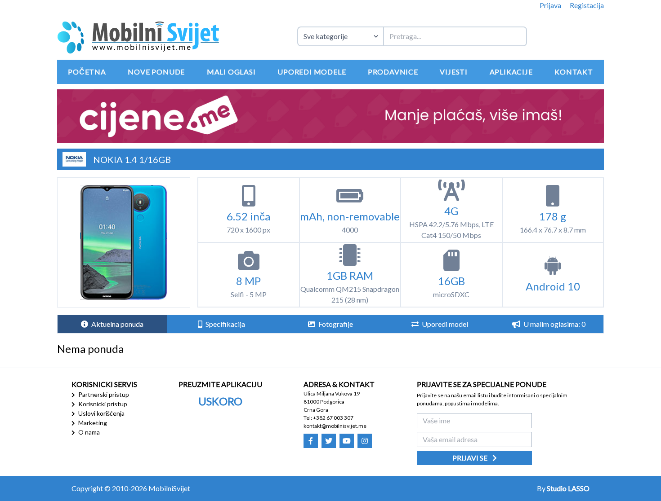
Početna (87, 71)
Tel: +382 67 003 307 (328, 417)
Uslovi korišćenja (101, 413)
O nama (88, 432)
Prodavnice (393, 71)
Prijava (550, 5)
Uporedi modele (311, 71)
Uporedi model (444, 324)
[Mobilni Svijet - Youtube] (346, 441)
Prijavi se (470, 457)
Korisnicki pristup (102, 404)
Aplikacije (511, 71)
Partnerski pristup (103, 394)
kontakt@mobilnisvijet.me (335, 425)
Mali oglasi (231, 71)
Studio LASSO (568, 488)
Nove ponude (156, 71)
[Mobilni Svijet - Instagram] (364, 441)
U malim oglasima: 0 (553, 324)
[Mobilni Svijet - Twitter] (329, 441)
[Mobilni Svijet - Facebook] (311, 441)
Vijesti (454, 71)
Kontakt (573, 71)
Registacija (587, 5)
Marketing (92, 422)
